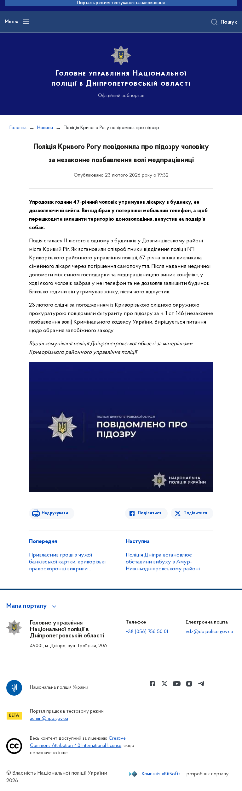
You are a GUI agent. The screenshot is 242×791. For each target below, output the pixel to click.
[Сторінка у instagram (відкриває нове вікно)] (189, 683)
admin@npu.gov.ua (49, 718)
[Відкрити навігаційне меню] (26, 22)
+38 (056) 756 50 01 (147, 631)
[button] (32, 606)
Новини (45, 127)
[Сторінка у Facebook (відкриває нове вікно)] (152, 683)
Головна (17, 127)
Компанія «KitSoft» (161, 774)
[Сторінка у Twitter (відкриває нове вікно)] (164, 683)
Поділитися (149, 513)
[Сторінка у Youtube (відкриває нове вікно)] (177, 683)
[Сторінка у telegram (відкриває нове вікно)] (201, 683)
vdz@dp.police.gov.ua (209, 631)
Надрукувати (55, 513)
